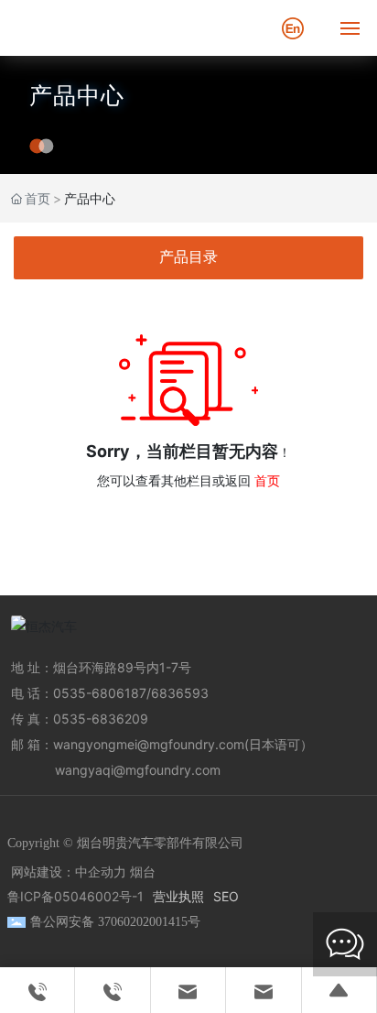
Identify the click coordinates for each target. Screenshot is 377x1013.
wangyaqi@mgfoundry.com (138, 770)
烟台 (143, 872)
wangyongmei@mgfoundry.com (148, 744)
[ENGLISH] (293, 26)
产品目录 (188, 257)
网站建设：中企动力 (68, 872)
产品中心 (76, 95)
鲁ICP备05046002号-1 (75, 896)
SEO (226, 896)
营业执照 (178, 896)
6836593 (180, 693)
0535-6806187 (99, 693)
